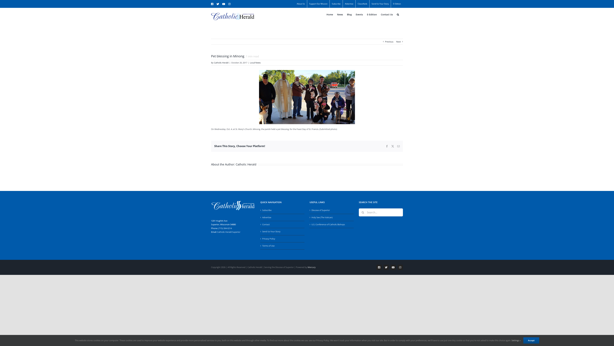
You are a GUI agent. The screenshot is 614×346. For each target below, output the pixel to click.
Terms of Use (268, 245)
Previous (389, 41)
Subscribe (267, 210)
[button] (398, 14)
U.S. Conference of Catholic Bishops (328, 224)
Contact (266, 224)
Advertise (266, 217)
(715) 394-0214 (225, 228)
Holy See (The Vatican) (322, 217)
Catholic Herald (221, 62)
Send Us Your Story (271, 231)
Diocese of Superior (320, 210)
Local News (255, 62)
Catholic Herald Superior (228, 232)
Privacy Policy (268, 238)
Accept (531, 340)
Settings (516, 340)
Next (398, 41)
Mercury (312, 267)
